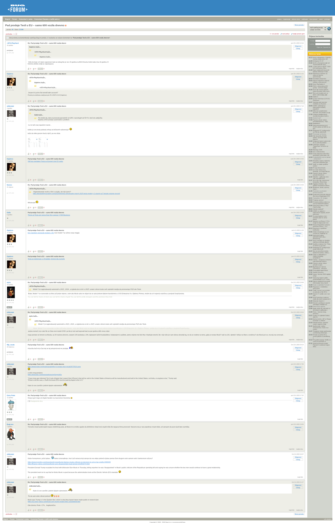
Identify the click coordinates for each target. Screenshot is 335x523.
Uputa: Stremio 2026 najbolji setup (321, 275)
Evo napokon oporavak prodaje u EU (41, 233)
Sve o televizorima (319, 152)
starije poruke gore (299, 34)
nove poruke (313, 19)
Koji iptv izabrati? (318, 209)
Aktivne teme (315, 54)
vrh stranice (328, 519)
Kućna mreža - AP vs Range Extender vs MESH (322, 319)
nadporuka (299, 68)
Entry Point (11, 395)
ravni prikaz (286, 34)
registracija (286, 19)
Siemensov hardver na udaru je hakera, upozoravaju (320, 75)
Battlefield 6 (316, 123)
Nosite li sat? (317, 118)
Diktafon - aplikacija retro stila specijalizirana (321, 177)
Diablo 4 (315, 97)
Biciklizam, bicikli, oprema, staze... (321, 188)
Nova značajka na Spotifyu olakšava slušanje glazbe (321, 241)
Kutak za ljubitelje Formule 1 (322, 285)
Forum (14, 19)
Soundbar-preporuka (319, 78)
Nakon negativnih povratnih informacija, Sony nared (321, 282)
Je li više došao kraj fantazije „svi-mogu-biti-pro (321, 170)
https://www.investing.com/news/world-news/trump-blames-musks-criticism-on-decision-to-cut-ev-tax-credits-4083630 (69, 462)
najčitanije (305, 19)
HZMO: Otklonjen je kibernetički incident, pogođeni (319, 107)
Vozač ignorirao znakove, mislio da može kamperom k (322, 298)
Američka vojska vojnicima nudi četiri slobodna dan (321, 161)
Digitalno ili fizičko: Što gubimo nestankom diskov (321, 184)
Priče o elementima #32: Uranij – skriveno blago (320, 86)
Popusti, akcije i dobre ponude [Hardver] (320, 174)
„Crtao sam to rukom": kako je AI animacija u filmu (322, 67)
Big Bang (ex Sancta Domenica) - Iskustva (320, 267)
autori (321, 19)
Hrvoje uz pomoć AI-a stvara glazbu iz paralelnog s (321, 336)
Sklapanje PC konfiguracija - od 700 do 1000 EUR (322, 131)
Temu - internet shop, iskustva (319, 312)
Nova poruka (299, 25)
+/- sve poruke (274, 34)
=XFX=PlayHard (13, 43)
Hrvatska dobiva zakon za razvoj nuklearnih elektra (321, 202)
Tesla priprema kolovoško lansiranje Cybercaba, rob (321, 154)
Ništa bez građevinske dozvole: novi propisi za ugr (321, 111)
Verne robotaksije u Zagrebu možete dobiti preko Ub (322, 58)
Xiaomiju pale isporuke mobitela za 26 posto (320, 103)
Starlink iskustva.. (318, 272)
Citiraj (298, 48)
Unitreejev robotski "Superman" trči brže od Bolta (320, 146)
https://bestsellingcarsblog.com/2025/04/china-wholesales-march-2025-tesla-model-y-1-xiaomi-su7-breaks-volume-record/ (76, 194)
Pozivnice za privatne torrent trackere (319, 191)
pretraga (327, 19)
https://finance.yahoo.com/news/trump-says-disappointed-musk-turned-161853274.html (59, 464)
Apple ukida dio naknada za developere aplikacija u (321, 309)
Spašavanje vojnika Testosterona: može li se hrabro (320, 327)
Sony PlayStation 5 (319, 84)
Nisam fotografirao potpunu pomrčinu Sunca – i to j (321, 225)
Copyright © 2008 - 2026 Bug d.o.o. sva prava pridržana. (168, 522)
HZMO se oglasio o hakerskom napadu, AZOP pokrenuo (321, 212)
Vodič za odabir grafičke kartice (320, 165)
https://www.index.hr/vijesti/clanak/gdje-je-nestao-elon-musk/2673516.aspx (54, 367)
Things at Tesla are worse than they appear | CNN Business (49, 215)
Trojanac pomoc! (318, 200)
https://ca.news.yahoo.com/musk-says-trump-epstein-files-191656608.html (54, 502)
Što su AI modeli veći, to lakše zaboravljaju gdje (320, 94)
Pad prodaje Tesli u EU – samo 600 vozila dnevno (91, 38)
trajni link (291, 68)
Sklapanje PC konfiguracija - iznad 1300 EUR (322, 248)
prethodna (9, 34)
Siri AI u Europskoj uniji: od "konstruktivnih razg (321, 63)
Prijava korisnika (316, 36)
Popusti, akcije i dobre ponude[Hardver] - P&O (320, 120)
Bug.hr (7, 19)
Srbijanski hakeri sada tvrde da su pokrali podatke (322, 141)
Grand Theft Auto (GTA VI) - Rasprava (322, 99)
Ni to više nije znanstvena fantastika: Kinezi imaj (321, 181)
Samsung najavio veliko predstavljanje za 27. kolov (321, 278)
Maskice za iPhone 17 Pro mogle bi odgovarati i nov (321, 222)
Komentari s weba (25, 19)
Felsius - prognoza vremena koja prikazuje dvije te (322, 260)
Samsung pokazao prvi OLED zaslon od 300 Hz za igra (321, 127)
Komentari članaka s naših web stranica (49, 19)
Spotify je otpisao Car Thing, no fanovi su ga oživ (322, 244)
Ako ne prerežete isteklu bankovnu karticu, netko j (321, 251)
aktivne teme (296, 19)
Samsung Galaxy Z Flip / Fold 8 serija (321, 206)
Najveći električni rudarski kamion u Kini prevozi (321, 81)
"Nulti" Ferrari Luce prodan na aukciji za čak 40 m (321, 291)
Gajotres (10, 74)
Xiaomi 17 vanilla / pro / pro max (321, 294)
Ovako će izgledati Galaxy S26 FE (321, 316)
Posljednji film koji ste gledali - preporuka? (321, 158)
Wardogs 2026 (317, 150)
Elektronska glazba (319, 306)
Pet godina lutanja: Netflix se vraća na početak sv (322, 340)
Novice (9, 185)
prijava (279, 19)
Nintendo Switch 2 (318, 301)
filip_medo (11, 345)
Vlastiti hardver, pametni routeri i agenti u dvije (320, 323)
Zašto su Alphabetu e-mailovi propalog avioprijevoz (320, 256)
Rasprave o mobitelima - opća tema (320, 287)
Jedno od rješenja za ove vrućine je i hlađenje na (321, 232)
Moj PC (9, 307)
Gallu (9, 213)
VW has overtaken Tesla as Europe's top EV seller (45, 161)
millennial (10, 106)
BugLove (10, 424)
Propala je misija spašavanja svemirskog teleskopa (322, 332)
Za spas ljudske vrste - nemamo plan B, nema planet (320, 217)
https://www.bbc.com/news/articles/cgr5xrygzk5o (45, 375)
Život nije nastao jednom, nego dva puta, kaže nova (321, 90)
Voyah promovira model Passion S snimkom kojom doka (321, 345)
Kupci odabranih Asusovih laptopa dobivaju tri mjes (321, 70)
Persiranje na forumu (319, 134)
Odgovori (298, 46)
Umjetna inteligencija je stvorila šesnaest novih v (321, 115)
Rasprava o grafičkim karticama (319, 229)
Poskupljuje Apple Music (320, 270)
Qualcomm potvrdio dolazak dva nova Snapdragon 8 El (322, 195)
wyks (9, 282)
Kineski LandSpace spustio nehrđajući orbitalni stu (321, 303)
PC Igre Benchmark (319, 168)
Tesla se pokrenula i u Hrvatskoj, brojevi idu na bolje (46, 259)
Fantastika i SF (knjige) (320, 198)
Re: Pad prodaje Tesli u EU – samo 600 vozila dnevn (47, 43)
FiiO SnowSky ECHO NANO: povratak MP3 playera (320, 137)
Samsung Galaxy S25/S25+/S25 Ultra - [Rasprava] (319, 237)
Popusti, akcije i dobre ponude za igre (320, 264)
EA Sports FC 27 (318, 61)
